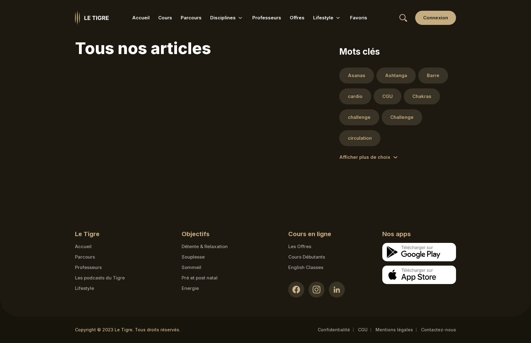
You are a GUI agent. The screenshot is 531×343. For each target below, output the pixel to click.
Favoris (358, 18)
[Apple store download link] (419, 275)
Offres (297, 18)
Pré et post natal (200, 278)
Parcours (191, 18)
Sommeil (191, 267)
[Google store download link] (419, 252)
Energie (190, 288)
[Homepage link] (92, 17)
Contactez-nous (438, 329)
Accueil (141, 18)
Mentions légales (394, 329)
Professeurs (266, 18)
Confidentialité (334, 329)
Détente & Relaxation (205, 246)
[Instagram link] (316, 290)
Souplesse (193, 257)
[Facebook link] (296, 290)
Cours (165, 18)
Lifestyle (84, 288)
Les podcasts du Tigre (100, 278)
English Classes (305, 267)
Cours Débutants (306, 257)
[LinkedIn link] (337, 290)
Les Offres (299, 246)
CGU (363, 329)
